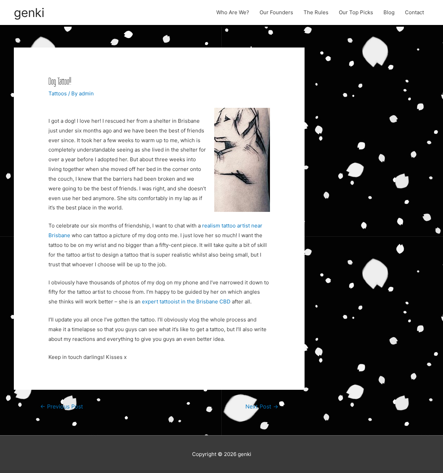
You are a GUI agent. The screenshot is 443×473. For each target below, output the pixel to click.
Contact (414, 12)
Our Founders (276, 12)
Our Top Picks (356, 12)
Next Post (261, 406)
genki (29, 12)
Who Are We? (232, 12)
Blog (389, 12)
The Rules (316, 12)
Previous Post (61, 406)
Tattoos (57, 93)
